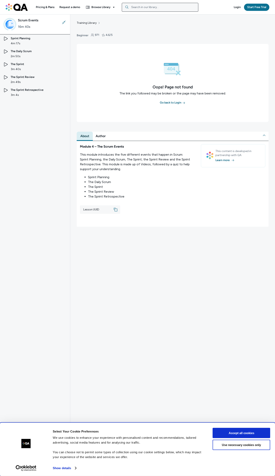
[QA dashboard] (16, 7)
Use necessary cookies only (241, 444)
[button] (45, 7)
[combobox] (160, 7)
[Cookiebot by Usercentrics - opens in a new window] (26, 468)
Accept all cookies (241, 433)
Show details (62, 468)
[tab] (84, 136)
